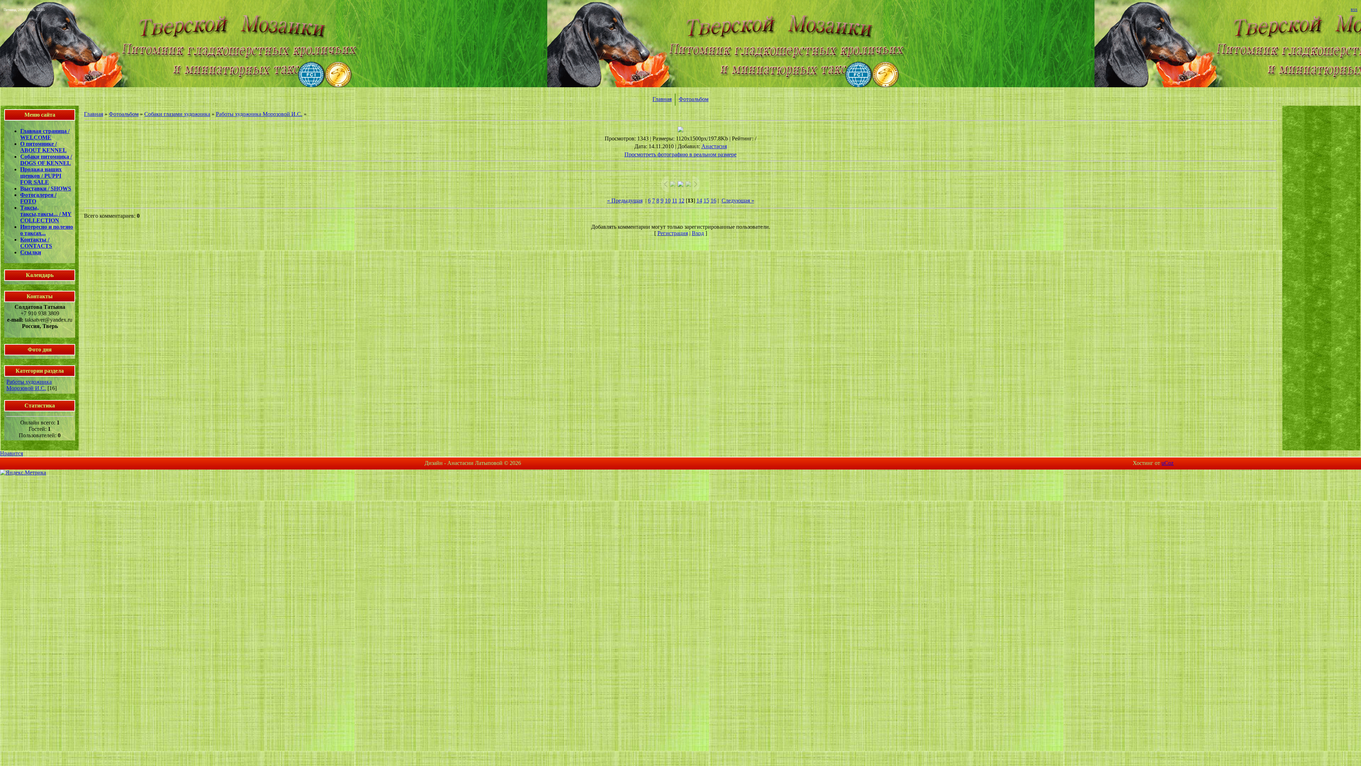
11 (674, 201)
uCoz (1167, 463)
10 (668, 201)
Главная (662, 99)
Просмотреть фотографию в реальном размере (680, 154)
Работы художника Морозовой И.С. (29, 385)
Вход (698, 233)
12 (681, 201)
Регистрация (672, 233)
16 (713, 201)
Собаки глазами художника (177, 114)
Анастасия (714, 146)
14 (699, 201)
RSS (1354, 10)
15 (706, 201)
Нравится (11, 453)
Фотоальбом (693, 99)
